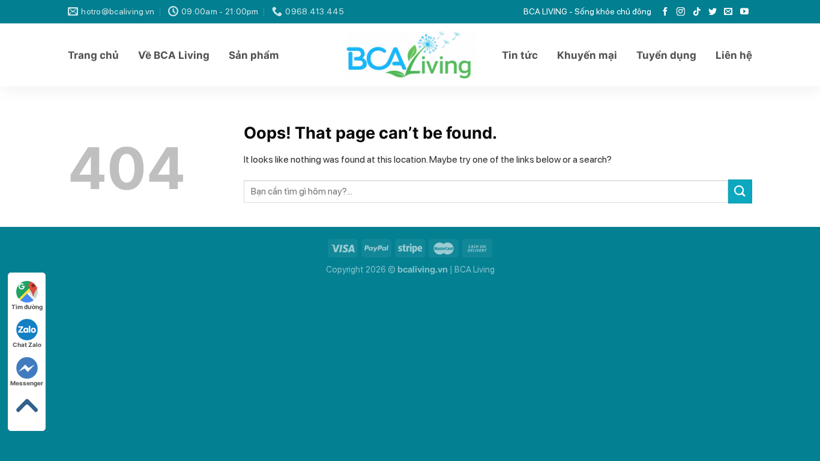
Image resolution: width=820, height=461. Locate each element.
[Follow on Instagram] (680, 12)
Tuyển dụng (666, 55)
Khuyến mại (587, 55)
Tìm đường (27, 306)
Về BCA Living (174, 55)
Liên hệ (734, 55)
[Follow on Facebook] (665, 12)
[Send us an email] (728, 12)
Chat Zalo (27, 344)
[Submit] (740, 191)
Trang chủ (93, 55)
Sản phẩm (254, 55)
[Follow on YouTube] (744, 12)
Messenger (26, 383)
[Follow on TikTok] (697, 12)
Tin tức (520, 55)
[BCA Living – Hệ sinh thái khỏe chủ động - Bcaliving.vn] (410, 54)
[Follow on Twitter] (712, 12)
